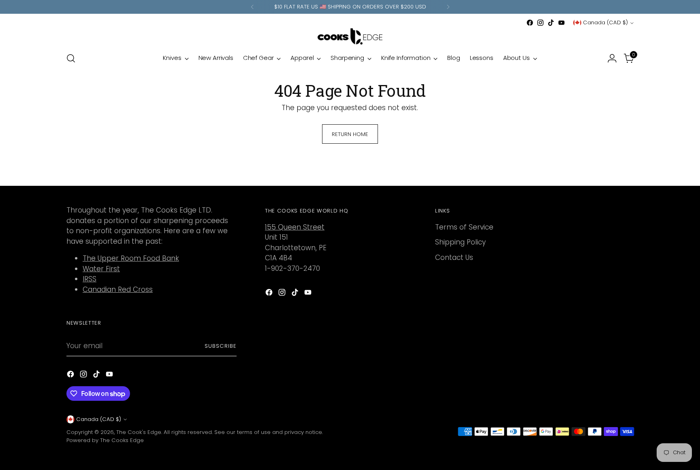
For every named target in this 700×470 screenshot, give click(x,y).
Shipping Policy (460, 242)
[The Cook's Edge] (350, 36)
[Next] (448, 7)
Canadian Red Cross (118, 289)
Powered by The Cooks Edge (105, 440)
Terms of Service (464, 227)
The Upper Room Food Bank (131, 258)
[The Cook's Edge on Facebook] (530, 22)
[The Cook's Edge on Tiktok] (551, 22)
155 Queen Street (294, 227)
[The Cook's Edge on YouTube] (561, 22)
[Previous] (252, 7)
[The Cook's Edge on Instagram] (540, 22)
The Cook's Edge (138, 432)
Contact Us (454, 257)
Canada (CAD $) (605, 22)
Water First (101, 269)
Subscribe (221, 346)
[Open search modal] (71, 58)
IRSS (89, 279)
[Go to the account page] (612, 58)
